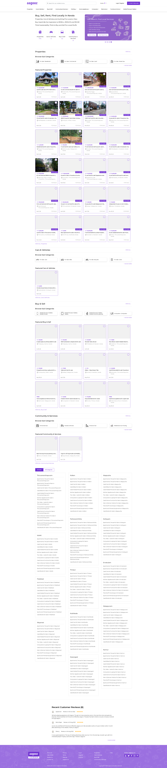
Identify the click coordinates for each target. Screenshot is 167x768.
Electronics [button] (104, 9)
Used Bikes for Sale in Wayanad (46, 634)
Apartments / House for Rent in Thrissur (81, 576)
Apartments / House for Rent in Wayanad (48, 628)
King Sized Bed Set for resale (92, 398)
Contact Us (50, 759)
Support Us (66, 759)
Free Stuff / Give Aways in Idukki (46, 565)
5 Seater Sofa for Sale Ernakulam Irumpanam (73, 398)
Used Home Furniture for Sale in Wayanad (49, 647)
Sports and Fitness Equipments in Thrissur (82, 603)
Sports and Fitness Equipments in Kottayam (115, 552)
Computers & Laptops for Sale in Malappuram (116, 628)
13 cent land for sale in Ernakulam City (119, 146)
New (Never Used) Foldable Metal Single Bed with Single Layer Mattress (127, 341)
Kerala (102, 3)
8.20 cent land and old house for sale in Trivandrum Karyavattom (126, 89)
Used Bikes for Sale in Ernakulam (112, 574)
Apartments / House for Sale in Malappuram (115, 609)
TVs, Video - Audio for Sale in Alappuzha (114, 495)
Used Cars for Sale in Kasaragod (79, 666)
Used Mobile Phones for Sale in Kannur (114, 664)
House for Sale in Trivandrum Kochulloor (71, 175)
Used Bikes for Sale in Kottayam (112, 530)
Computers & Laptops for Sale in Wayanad (49, 644)
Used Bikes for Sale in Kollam (78, 487)
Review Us (50, 757)
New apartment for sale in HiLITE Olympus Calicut (74, 232)
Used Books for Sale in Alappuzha (112, 511)
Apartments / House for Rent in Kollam (81, 481)
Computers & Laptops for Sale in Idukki (48, 557)
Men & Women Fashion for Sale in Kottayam (115, 546)
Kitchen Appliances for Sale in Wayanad (48, 639)
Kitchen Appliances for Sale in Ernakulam (114, 579)
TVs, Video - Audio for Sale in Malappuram (114, 625)
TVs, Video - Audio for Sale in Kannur (113, 669)
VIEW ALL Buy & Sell (41, 409)
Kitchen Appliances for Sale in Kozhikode (81, 630)
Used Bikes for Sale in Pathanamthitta (80, 530)
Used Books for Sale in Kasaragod (79, 692)
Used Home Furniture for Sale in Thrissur (81, 594)
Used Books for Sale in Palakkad (46, 614)
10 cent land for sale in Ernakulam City (47, 118)
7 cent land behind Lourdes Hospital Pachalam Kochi (99, 232)
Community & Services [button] (62, 9)
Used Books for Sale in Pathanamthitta (81, 562)
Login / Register (120, 3)
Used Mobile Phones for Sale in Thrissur (81, 584)
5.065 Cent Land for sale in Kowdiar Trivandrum (97, 118)
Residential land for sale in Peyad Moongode (48, 146)
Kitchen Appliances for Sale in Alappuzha (114, 492)
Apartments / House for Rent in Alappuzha (115, 481)
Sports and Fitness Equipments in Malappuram (116, 639)
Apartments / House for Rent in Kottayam (114, 525)
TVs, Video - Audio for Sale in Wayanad (47, 642)
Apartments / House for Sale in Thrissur (81, 573)
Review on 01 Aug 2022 (70, 722)
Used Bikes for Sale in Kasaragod (79, 668)
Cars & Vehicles (98, 755)
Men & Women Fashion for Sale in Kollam (81, 503)
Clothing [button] (73, 9)
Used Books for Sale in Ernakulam (112, 598)
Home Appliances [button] (83, 9)
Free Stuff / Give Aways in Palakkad (46, 609)
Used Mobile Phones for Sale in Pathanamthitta (83, 533)
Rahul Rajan (59, 722)
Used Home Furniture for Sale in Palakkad (48, 604)
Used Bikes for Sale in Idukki (45, 547)
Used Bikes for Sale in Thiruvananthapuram (49, 490)
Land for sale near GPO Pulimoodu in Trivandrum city (51, 89)
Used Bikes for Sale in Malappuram (113, 617)
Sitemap (65, 757)
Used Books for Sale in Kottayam (112, 554)
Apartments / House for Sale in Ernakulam (115, 566)
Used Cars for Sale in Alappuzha (112, 484)
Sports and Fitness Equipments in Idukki (48, 568)
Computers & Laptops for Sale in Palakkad (49, 601)
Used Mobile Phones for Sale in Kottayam (114, 533)
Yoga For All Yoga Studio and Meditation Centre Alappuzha (76, 453)
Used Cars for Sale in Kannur (111, 658)
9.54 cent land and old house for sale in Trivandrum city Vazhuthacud (55, 204)
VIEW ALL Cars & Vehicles (42, 297)
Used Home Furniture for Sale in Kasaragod (82, 682)
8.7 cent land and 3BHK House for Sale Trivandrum (50, 175)
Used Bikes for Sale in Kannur (111, 661)
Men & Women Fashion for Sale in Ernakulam (115, 590)
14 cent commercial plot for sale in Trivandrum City (74, 89)
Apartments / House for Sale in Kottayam (114, 522)
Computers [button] (95, 9)
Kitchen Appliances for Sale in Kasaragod (81, 674)
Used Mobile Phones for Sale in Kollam (80, 489)
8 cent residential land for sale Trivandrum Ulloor (121, 232)
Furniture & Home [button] (115, 9)
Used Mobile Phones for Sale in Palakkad (48, 593)
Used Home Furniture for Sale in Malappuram (116, 631)
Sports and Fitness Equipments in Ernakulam (116, 595)
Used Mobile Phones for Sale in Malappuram (115, 620)
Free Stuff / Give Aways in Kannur (112, 680)
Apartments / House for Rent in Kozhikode (82, 619)
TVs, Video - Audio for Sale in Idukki (46, 555)
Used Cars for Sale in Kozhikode (79, 622)
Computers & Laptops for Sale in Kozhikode (82, 635)
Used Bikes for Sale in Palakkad (45, 590)
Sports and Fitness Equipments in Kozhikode (82, 646)
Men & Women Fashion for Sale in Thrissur (81, 597)
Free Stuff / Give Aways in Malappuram (114, 636)
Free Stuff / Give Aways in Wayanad (47, 653)
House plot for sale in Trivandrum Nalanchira (120, 118)
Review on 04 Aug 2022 (67, 731)
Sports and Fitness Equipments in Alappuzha (115, 508)
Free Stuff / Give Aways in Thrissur (79, 600)
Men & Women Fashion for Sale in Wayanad (49, 650)
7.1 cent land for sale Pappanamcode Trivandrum (97, 175)
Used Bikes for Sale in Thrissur (78, 581)
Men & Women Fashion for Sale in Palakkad (49, 606)
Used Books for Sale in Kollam (78, 511)
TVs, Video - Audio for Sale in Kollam (80, 495)
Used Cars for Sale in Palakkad (45, 587)
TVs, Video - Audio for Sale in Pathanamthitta (82, 538)
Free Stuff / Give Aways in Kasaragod (80, 687)
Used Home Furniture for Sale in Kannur (114, 674)
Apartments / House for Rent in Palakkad (48, 585)
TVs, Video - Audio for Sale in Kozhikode (81, 633)
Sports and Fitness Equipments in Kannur (115, 682)
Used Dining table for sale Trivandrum (119, 370)
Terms (64, 755)
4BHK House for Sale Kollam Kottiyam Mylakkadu (74, 118)
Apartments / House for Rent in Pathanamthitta (83, 525)
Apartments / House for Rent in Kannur (114, 656)
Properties (97, 752)
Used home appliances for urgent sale (119, 398)
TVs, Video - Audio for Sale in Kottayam (113, 538)
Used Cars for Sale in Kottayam (111, 528)
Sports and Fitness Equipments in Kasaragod (82, 690)
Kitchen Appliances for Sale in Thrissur (80, 586)
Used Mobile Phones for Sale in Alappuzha (115, 489)
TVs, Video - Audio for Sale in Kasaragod (81, 676)
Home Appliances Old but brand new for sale (48, 398)
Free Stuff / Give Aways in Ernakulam (113, 593)
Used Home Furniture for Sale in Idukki (48, 560)
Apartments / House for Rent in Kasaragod (82, 663)
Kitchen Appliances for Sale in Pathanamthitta (83, 536)
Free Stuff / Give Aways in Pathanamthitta (81, 554)
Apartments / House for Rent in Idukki (47, 541)
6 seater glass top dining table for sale (46, 341)
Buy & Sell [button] (49, 9)
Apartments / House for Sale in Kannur (114, 653)
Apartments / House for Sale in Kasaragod (81, 660)
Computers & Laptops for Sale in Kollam (81, 497)
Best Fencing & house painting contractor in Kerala (50, 453)
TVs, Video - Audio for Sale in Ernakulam (114, 582)
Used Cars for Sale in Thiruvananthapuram (49, 488)
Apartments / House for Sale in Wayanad (48, 626)
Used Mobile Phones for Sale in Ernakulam (115, 576)
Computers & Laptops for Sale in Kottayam (115, 541)
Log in (80, 752)
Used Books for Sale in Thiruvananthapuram (49, 527)
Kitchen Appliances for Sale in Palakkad (48, 596)
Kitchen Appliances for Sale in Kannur (113, 666)
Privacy (65, 752)
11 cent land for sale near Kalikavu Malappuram (73, 146)
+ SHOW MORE (128, 65)
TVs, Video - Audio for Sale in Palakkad (47, 598)
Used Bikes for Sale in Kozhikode (79, 625)
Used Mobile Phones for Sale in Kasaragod (82, 671)
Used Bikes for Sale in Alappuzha (112, 487)
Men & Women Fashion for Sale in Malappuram (116, 633)
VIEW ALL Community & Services (44, 463)
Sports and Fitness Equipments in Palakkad (49, 612)
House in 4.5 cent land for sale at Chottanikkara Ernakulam (76, 204)
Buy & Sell (96, 757)
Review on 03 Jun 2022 (69, 711)
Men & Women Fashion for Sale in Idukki (48, 563)
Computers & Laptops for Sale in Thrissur (81, 592)
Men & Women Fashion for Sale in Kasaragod (82, 684)
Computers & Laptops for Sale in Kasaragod (82, 679)
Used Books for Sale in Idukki (45, 571)
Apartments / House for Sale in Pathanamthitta (83, 522)
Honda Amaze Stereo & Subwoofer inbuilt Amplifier (50, 288)
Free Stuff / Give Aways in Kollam (79, 505)
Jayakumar (58, 711)
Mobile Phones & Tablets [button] (129, 9)
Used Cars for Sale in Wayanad (45, 631)
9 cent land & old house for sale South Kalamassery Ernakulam (125, 175)
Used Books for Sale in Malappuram (113, 642)
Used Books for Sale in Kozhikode (79, 649)
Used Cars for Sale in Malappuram (112, 615)
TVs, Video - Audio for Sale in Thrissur (80, 589)
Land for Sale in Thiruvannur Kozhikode (47, 232)
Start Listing (91, 35)
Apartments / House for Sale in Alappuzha (114, 479)
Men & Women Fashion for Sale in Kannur (114, 677)
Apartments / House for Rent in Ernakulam (115, 568)
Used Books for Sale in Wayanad (46, 658)
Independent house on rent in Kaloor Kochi (120, 204)
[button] (105, 42)
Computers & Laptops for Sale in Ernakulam (115, 585)
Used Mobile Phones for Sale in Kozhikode (81, 627)
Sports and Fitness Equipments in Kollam (81, 508)
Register (81, 755)
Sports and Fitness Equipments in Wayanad (49, 655)
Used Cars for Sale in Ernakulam (112, 571)
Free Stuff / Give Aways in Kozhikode (80, 643)
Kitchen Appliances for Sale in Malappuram (115, 623)
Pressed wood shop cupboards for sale (47, 370)
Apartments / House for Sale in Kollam (80, 479)
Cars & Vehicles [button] (40, 9)
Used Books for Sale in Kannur (111, 685)
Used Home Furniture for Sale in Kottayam (115, 544)
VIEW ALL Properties (41, 243)
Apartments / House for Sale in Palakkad (48, 582)
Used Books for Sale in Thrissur (78, 605)
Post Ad (81, 757)
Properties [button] (29, 9)
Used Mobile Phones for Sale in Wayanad (48, 636)
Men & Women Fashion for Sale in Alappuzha (115, 503)
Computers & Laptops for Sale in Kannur (114, 672)
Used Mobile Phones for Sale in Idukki (47, 549)
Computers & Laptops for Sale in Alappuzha (115, 497)
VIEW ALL (128, 51)
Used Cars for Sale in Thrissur (78, 578)
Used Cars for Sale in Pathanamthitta (80, 528)
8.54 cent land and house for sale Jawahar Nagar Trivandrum (101, 89)
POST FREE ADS (134, 3)
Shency (57, 731)
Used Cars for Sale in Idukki (44, 544)
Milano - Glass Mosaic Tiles (91, 370)
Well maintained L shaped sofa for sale (71, 341)
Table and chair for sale (67, 370)
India (111, 752)
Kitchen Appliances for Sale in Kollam (80, 492)
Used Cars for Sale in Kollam (78, 484)
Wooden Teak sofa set (90, 341)
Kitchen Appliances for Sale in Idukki (47, 552)
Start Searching (103, 35)
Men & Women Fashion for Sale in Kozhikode (82, 641)
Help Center (50, 755)
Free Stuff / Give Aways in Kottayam (113, 549)
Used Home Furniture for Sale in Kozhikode (82, 638)
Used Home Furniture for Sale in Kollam (81, 500)
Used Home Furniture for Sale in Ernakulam (115, 587)
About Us (49, 752)
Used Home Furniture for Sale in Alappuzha (115, 500)
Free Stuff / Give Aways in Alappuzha (113, 505)
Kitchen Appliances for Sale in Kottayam (114, 536)
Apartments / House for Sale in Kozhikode (81, 617)
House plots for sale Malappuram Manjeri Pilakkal (98, 204)
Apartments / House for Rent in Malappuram (115, 612)
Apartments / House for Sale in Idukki (47, 539)
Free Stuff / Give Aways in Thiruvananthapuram (50, 520)
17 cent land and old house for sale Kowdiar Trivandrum (99, 146)
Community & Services (100, 759)
